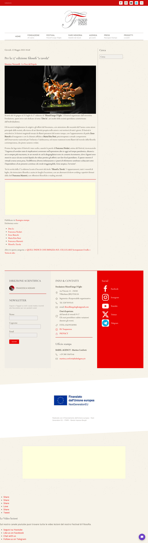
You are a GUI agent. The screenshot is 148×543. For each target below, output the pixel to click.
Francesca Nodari (15, 231)
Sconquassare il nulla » (81, 249)
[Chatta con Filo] (142, 537)
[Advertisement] (50, 198)
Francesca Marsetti (15, 241)
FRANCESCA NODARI (25, 288)
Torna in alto (10, 252)
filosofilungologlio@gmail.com (77, 307)
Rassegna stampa (22, 220)
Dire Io (11, 228)
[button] (33, 36)
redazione (8, 3)
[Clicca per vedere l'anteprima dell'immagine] (50, 89)
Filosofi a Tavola (14, 244)
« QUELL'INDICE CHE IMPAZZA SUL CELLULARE (48, 249)
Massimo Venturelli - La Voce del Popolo (21, 64)
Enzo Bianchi (13, 235)
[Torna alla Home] (74, 19)
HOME (18, 36)
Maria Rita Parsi (14, 238)
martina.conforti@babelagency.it (72, 358)
